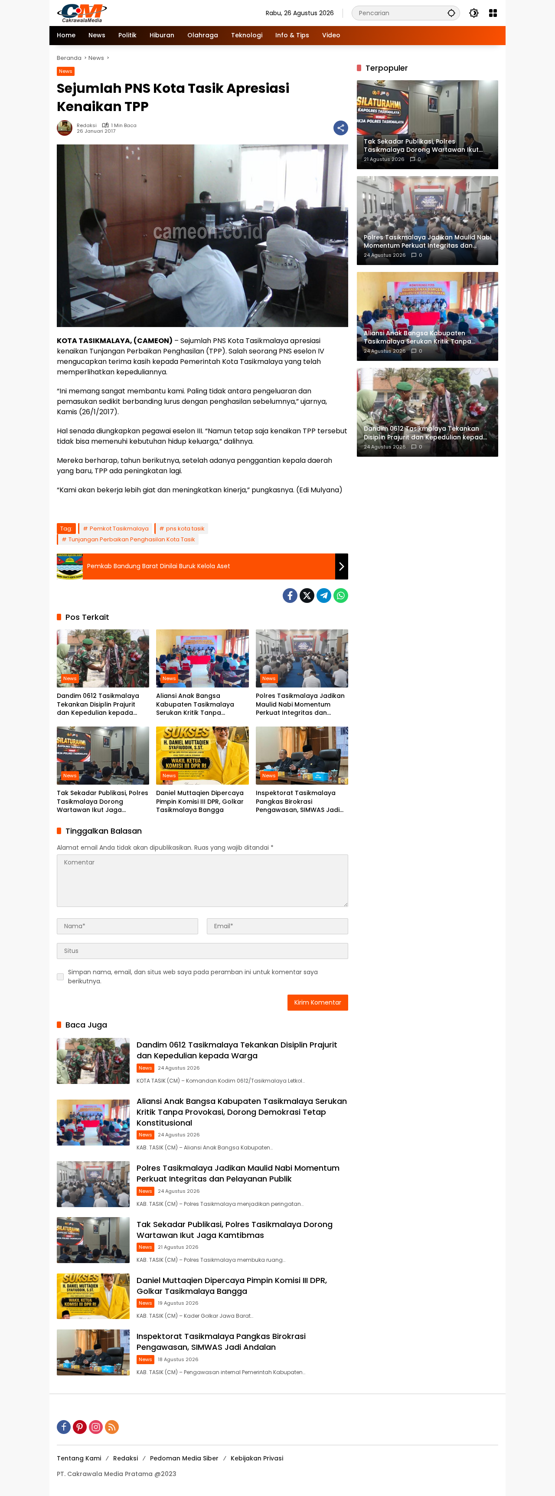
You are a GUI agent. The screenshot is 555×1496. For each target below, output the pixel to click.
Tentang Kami (79, 1458)
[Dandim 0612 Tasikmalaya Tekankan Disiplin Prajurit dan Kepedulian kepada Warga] (103, 658)
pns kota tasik (185, 528)
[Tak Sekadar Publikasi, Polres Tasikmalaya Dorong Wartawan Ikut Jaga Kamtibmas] (103, 756)
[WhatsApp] (340, 595)
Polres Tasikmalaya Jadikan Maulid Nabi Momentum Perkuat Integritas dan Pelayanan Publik (300, 704)
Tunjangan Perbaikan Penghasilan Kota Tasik (132, 539)
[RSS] (112, 1427)
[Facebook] (290, 595)
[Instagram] (96, 1427)
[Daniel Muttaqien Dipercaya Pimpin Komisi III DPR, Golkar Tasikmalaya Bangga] (202, 756)
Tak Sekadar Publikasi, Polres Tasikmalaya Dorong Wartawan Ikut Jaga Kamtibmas (102, 802)
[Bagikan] (340, 128)
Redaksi (87, 125)
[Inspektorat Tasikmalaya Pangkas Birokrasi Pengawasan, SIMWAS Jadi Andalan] (302, 756)
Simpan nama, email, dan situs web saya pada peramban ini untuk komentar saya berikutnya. (193, 976)
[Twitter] (307, 595)
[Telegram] (324, 595)
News (65, 71)
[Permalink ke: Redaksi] (67, 128)
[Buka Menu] (493, 13)
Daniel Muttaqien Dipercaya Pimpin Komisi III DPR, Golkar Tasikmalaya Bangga (200, 801)
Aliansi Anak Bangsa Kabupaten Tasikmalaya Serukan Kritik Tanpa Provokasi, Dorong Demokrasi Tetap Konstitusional (195, 704)
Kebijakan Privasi (257, 1458)
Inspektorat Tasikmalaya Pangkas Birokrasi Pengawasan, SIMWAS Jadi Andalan (298, 802)
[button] (451, 13)
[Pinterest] (80, 1427)
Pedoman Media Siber (184, 1458)
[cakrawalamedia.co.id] (133, 12)
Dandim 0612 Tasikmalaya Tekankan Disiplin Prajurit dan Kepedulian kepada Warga (98, 704)
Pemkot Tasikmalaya (119, 528)
